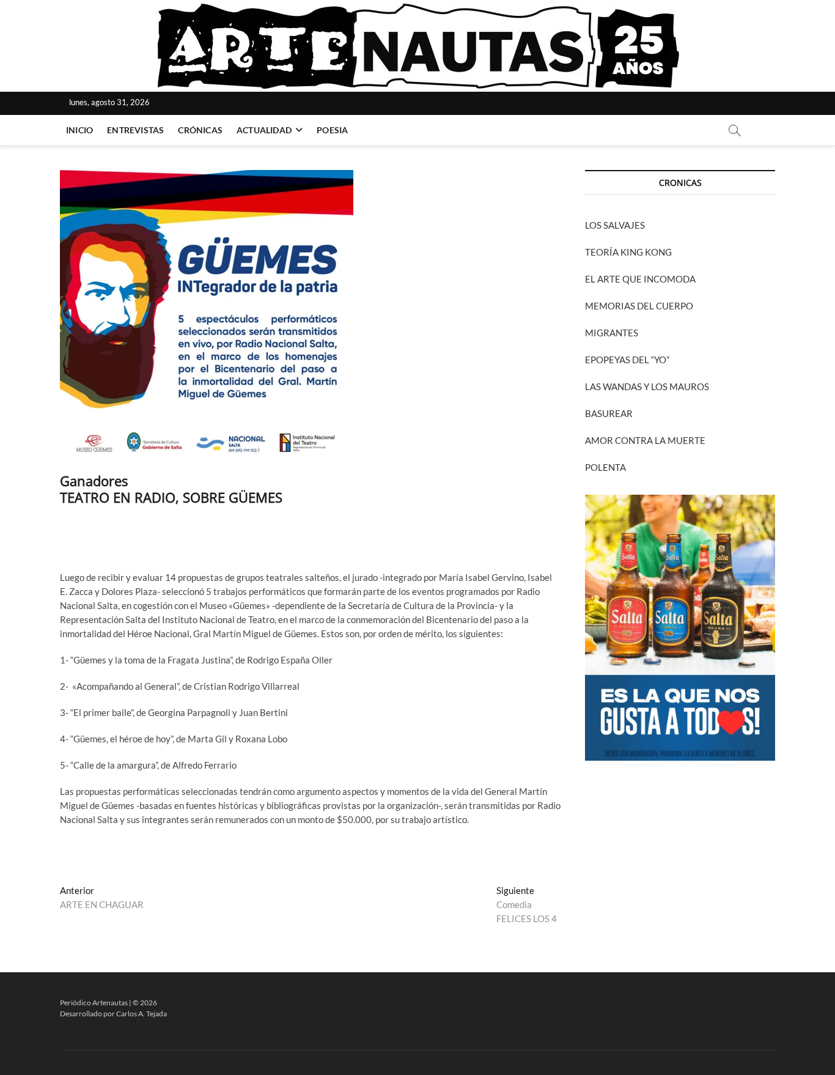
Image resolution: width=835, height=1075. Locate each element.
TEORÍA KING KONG (628, 251)
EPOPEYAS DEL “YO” (627, 359)
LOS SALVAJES (615, 225)
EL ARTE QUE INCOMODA (640, 278)
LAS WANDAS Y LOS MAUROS (647, 386)
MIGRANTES (611, 332)
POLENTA (605, 467)
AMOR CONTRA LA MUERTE (645, 440)
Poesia (332, 130)
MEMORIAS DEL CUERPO (639, 305)
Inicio (79, 130)
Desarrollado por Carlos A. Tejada (113, 1013)
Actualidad (264, 130)
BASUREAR (609, 413)
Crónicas (200, 130)
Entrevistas (135, 130)
